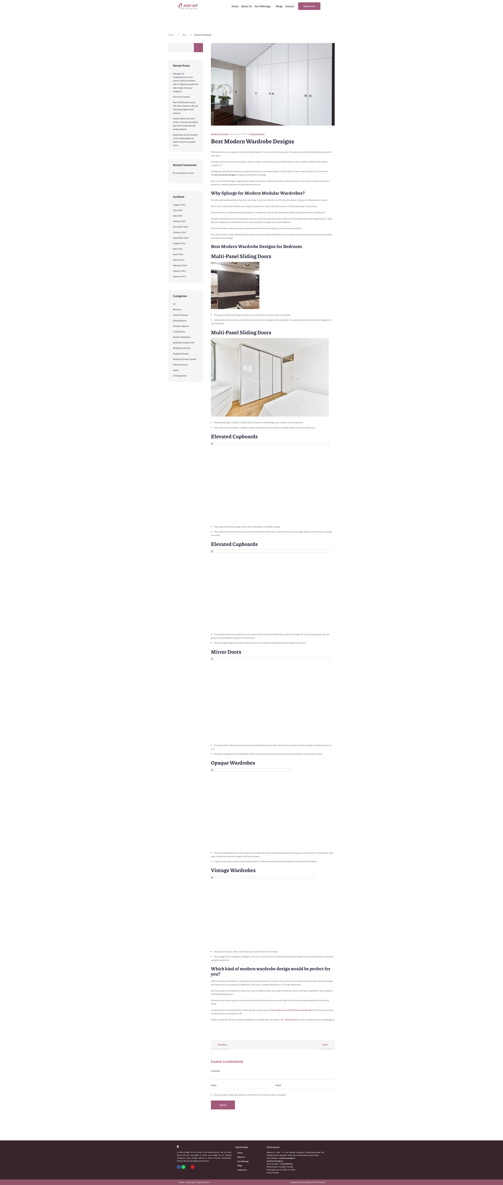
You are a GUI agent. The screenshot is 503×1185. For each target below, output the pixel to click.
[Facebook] (179, 1167)
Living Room (179, 331)
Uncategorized (180, 375)
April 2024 (178, 254)
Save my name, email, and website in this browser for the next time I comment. (250, 1094)
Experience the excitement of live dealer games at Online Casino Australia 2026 (185, 140)
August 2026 (179, 204)
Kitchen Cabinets (181, 325)
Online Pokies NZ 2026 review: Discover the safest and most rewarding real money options (185, 124)
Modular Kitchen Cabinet (184, 359)
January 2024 (179, 270)
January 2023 (179, 276)
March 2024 (178, 259)
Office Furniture (180, 364)
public (176, 370)
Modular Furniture (181, 347)
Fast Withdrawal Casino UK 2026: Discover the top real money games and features (185, 107)
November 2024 (180, 226)
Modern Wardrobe (181, 336)
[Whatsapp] (183, 1167)
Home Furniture (180, 314)
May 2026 (178, 215)
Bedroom (177, 309)
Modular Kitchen (181, 353)
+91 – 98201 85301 (288, 1019)
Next (325, 1044)
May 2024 (178, 248)
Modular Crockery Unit (183, 342)
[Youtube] (193, 1167)
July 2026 (177, 210)
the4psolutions (257, 133)
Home (171, 34)
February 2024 (180, 265)
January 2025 (179, 221)
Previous (222, 1044)
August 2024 (179, 243)
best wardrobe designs (225, 174)
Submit (222, 1104)
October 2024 (179, 232)
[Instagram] (188, 1167)
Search (198, 47)
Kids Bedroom (179, 320)
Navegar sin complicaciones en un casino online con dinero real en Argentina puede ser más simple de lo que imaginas (185, 82)
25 (174, 303)
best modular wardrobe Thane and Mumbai (292, 1009)
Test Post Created (181, 96)
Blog (184, 34)
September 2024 (181, 237)
